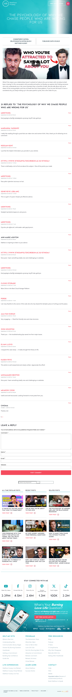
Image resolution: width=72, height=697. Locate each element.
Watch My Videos (5, 590)
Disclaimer (43, 690)
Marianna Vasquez (10, 128)
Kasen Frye (6, 360)
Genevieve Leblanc (10, 191)
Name (3, 452)
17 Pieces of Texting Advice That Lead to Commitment (12, 509)
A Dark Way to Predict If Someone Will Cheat (11, 560)
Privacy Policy (35, 690)
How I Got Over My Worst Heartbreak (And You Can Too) (35, 561)
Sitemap (5, 692)
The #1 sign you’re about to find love (35, 509)
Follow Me (66, 590)
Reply (69, 113)
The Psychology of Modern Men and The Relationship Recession (59, 510)
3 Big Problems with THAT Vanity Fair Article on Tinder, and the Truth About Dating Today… (11, 536)
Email (3, 458)
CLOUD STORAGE (8, 283)
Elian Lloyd (6, 344)
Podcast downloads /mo (42, 591)
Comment (4, 433)
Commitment (18, 39)
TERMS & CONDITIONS (24, 690)
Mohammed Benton (10, 375)
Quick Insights (54, 590)
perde (3, 299)
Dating (25, 39)
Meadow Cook (8, 390)
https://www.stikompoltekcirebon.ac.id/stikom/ (25, 161)
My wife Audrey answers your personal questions (35, 534)
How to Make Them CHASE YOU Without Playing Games (58, 535)
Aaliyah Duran (8, 314)
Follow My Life (30, 590)
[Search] (38, 482)
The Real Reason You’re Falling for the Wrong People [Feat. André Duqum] (59, 561)
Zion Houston (7, 329)
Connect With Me (18, 590)
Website (3, 465)
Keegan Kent (7, 146)
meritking (6, 113)
